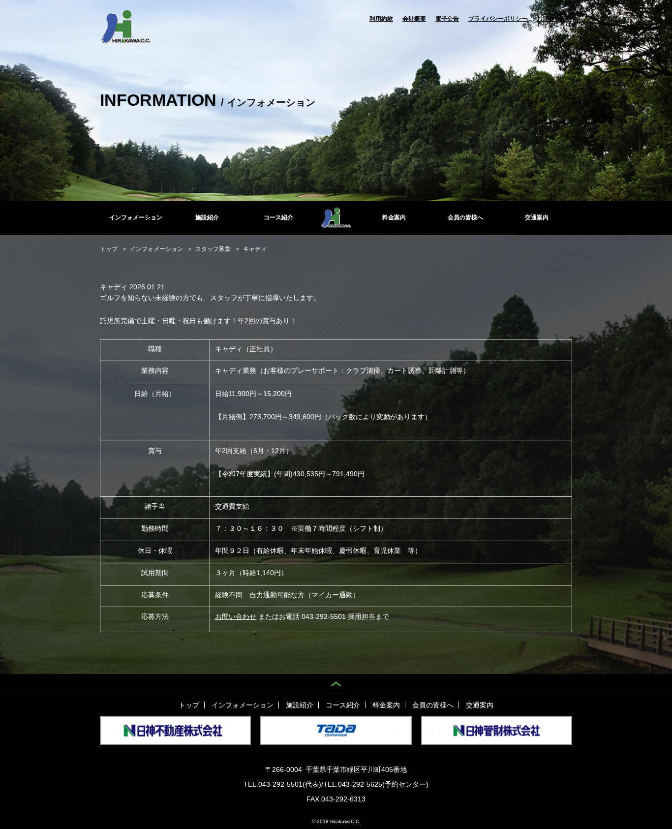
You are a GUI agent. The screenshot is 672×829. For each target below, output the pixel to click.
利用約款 (381, 18)
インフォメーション (135, 217)
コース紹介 (278, 217)
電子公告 (447, 18)
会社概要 (414, 18)
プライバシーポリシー (497, 18)
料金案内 (394, 217)
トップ (189, 705)
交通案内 (537, 217)
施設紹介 (207, 217)
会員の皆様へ (465, 217)
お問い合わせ (554, 18)
